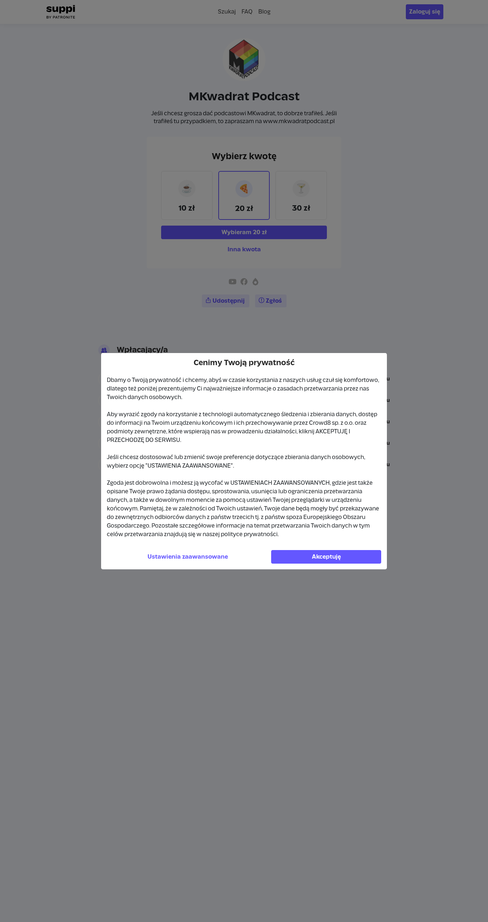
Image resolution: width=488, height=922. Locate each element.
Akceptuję (326, 557)
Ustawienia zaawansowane (188, 557)
